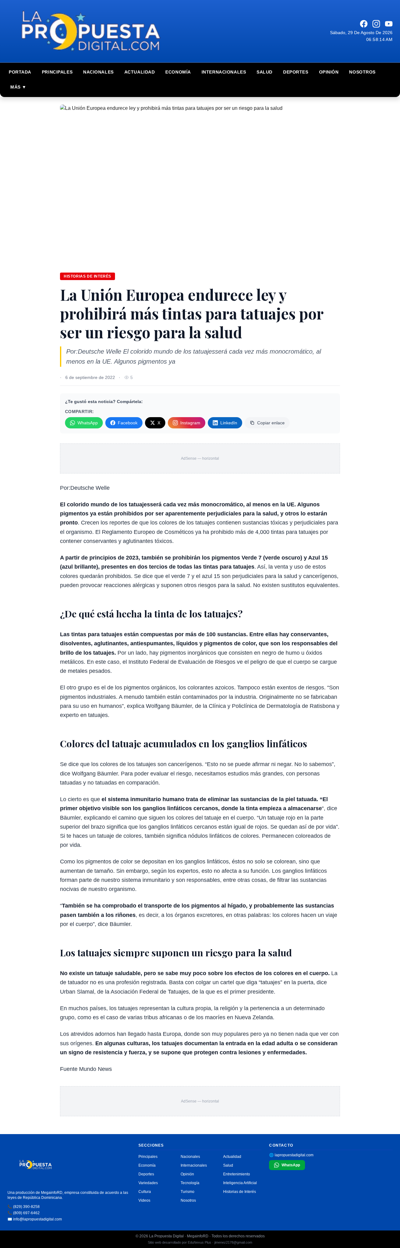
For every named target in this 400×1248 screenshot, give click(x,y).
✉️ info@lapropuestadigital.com (35, 1219)
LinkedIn (228, 422)
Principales (57, 71)
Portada (20, 71)
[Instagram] (376, 24)
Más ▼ (18, 87)
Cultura (144, 1191)
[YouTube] (388, 24)
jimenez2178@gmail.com (233, 1242)
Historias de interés (87, 276)
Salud (264, 71)
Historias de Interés (239, 1191)
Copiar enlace (271, 422)
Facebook (128, 422)
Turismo (187, 1191)
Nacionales (98, 71)
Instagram (190, 422)
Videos (144, 1200)
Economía (178, 71)
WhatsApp (88, 422)
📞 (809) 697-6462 (24, 1213)
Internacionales (224, 71)
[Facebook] (364, 24)
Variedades (148, 1183)
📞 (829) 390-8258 (24, 1207)
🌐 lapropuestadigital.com (291, 1155)
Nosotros (362, 71)
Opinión (329, 71)
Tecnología (190, 1183)
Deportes (295, 71)
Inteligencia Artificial (240, 1183)
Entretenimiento (236, 1174)
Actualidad (139, 71)
